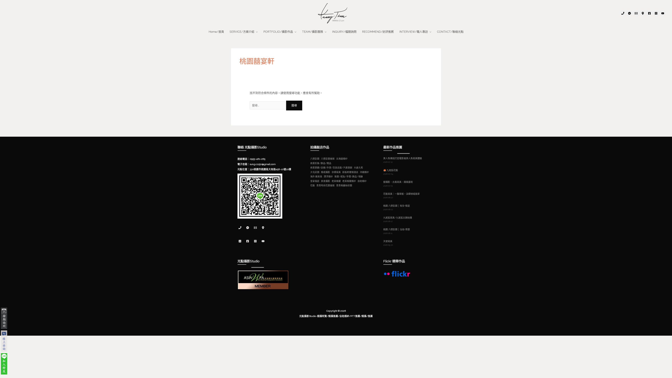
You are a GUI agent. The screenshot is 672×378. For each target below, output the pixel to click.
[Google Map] (643, 13)
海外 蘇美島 (316, 176)
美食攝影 (325, 181)
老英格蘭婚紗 (349, 181)
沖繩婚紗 (364, 172)
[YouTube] (663, 13)
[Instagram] (656, 13)
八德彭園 (314, 158)
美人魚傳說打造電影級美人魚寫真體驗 (402, 158)
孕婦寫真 (336, 172)
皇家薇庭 (314, 181)
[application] (256, 32)
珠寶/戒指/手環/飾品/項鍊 (348, 176)
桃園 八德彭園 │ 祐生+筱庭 (396, 205)
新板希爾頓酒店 (350, 172)
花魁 (312, 185)
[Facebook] (649, 13)
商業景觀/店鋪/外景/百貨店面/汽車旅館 (331, 167)
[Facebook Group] (629, 13)
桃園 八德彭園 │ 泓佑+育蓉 (396, 229)
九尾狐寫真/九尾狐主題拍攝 (397, 217)
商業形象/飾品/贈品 (320, 163)
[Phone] (623, 13)
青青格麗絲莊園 (344, 185)
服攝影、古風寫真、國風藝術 (398, 182)
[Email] (636, 13)
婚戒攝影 (325, 172)
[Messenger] (247, 227)
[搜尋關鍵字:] (268, 105)
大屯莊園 (314, 172)
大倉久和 (358, 167)
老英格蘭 (336, 181)
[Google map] (263, 227)
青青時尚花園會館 (325, 185)
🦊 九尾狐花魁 (390, 170)
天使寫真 (387, 241)
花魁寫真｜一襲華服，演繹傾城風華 (401, 193)
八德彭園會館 (328, 158)
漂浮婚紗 (328, 176)
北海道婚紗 (342, 158)
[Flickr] (239, 241)
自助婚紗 (362, 181)
